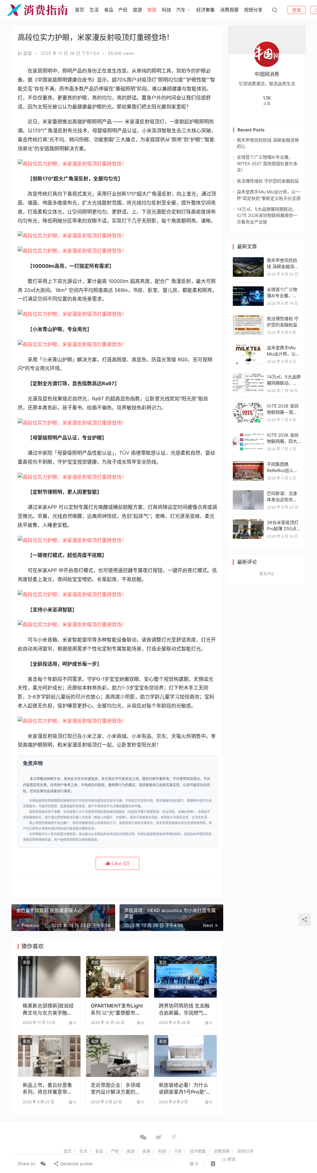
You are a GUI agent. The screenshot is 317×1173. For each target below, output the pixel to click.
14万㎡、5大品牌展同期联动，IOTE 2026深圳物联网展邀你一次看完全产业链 (267, 215)
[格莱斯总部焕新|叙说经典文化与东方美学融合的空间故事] (49, 977)
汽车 (180, 10)
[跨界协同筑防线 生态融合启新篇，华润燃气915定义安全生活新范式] (185, 977)
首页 (79, 10)
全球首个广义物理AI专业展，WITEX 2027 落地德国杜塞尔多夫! (267, 163)
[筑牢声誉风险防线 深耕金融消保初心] (248, 260)
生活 (94, 10)
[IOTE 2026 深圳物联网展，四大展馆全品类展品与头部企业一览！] (248, 435)
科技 (166, 10)
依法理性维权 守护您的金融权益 (268, 180)
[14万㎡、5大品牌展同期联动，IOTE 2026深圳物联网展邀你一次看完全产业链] (248, 376)
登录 (296, 9)
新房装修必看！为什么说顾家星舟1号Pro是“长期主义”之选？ (185, 1088)
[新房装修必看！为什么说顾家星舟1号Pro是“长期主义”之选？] (185, 1056)
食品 (108, 10)
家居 (152, 10)
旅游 (137, 10)
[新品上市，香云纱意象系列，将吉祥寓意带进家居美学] (49, 1056)
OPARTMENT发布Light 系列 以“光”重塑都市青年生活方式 (117, 1009)
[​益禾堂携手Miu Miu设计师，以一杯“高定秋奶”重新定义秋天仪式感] (248, 347)
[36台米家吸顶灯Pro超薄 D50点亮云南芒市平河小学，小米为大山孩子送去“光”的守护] (248, 522)
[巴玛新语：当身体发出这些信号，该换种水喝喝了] (248, 493)
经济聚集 (205, 10)
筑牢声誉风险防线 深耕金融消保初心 (282, 266)
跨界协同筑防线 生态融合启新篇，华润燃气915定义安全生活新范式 (184, 1009)
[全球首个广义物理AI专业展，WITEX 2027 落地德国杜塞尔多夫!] (248, 289)
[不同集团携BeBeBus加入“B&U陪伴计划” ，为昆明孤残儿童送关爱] (248, 464)
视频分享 (253, 10)
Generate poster (76, 1163)
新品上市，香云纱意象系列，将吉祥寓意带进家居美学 (47, 1088)
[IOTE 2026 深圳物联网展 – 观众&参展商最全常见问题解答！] (248, 405)
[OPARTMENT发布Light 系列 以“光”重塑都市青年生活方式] (117, 977)
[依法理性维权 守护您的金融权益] (248, 318)
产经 (123, 10)
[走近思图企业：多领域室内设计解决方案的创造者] (117, 1056)
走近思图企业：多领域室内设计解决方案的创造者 (115, 1088)
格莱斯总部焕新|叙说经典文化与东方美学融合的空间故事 (48, 1009)
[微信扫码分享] (43, 1163)
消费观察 (229, 10)
